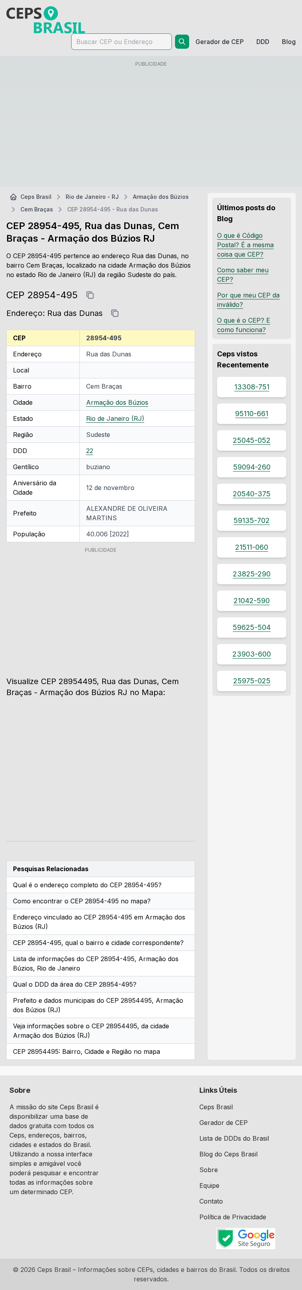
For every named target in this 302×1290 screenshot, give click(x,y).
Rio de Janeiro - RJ (92, 196)
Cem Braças (36, 209)
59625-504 (252, 627)
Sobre (208, 1170)
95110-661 (251, 413)
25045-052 (252, 440)
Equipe (209, 1185)
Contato (211, 1201)
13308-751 (251, 387)
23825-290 (252, 574)
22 (89, 451)
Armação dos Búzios (161, 196)
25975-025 (252, 681)
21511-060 (251, 547)
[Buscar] (182, 42)
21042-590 (252, 600)
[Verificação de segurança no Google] (246, 1238)
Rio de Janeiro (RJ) (115, 418)
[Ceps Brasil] (45, 19)
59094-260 (252, 467)
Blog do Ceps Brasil (228, 1154)
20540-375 (252, 494)
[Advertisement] (151, 125)
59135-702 (252, 520)
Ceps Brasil (36, 196)
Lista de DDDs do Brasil (234, 1138)
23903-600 (251, 654)
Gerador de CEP (223, 1123)
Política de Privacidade (232, 1217)
